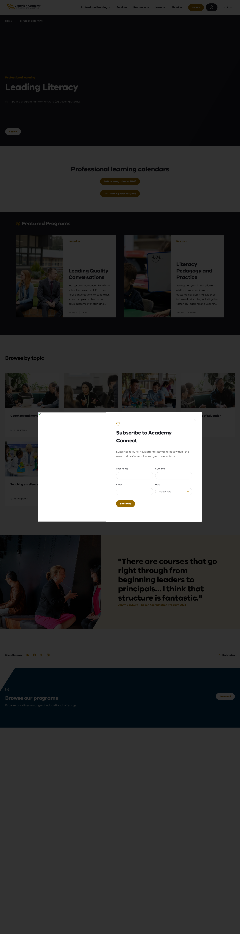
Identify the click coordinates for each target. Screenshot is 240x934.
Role (157, 484)
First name (122, 468)
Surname (160, 468)
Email (119, 484)
